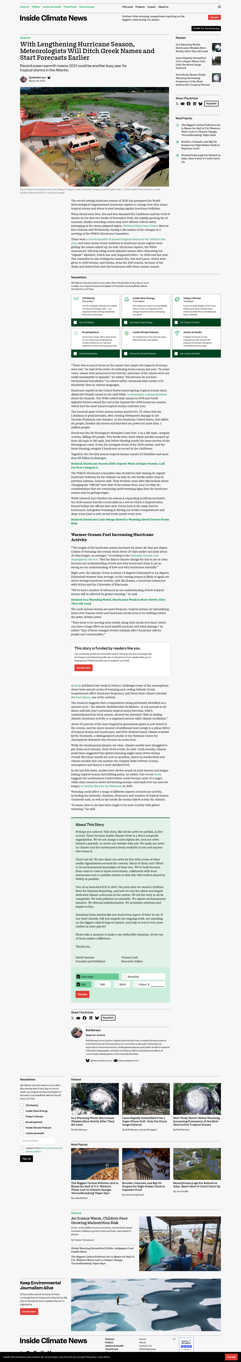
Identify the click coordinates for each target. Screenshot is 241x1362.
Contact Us (145, 1345)
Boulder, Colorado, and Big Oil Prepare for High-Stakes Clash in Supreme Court (200, 145)
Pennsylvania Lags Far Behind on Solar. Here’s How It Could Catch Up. (200, 159)
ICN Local (127, 6)
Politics (36, 6)
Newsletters (78, 277)
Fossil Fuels (70, 6)
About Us (163, 6)
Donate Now (83, 667)
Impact (152, 6)
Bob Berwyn (39, 77)
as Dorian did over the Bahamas (101, 786)
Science (24, 6)
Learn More (103, 1357)
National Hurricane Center (140, 225)
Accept (231, 1357)
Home (142, 1339)
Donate (214, 17)
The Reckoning (206, 28)
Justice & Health (52, 6)
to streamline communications (147, 394)
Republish (211, 103)
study (77, 685)
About (142, 1342)
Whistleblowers (147, 1349)
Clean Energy (86, 6)
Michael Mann (80, 697)
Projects (140, 6)
